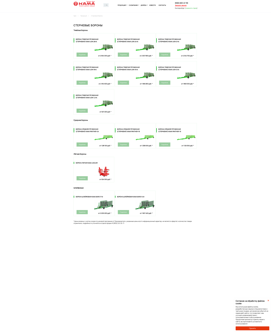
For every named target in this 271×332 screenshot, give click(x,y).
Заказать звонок (181, 5)
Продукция (122, 5)
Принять (252, 328)
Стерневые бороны (97, 16)
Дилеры (143, 5)
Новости (152, 5)
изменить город (191, 8)
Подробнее (82, 55)
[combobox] (106, 5)
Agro (75, 16)
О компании (133, 5)
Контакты (162, 5)
